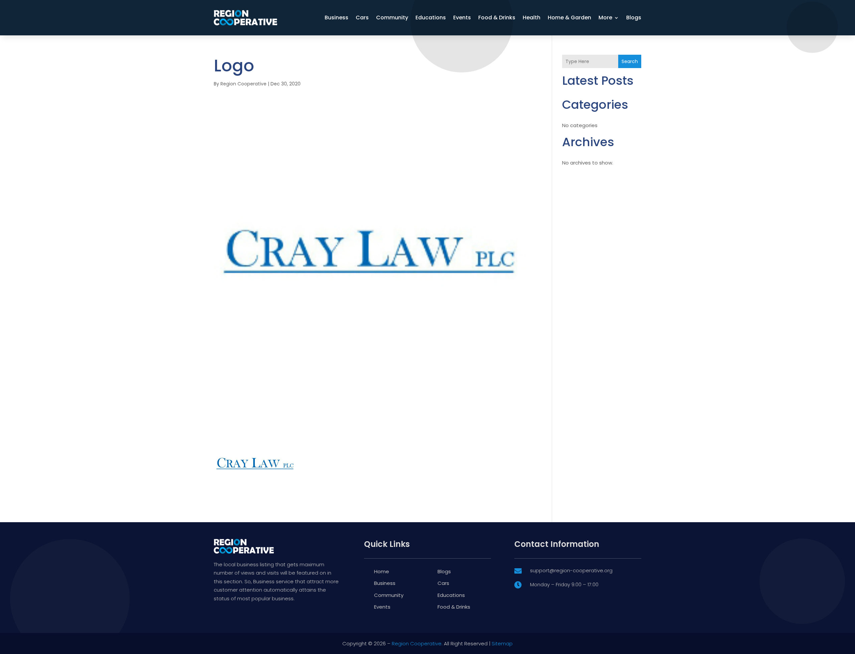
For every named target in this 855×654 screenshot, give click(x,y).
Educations (430, 17)
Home (381, 571)
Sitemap (502, 643)
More (605, 17)
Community (392, 17)
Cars (362, 17)
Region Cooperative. (417, 643)
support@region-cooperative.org (571, 570)
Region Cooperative (243, 83)
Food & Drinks (496, 17)
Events (462, 17)
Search (630, 61)
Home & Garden (569, 17)
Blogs (633, 17)
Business (336, 17)
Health (531, 17)
